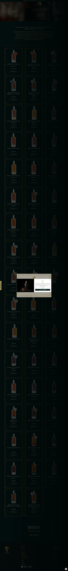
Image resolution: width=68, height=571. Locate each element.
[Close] (50, 279)
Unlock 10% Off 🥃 (43, 289)
